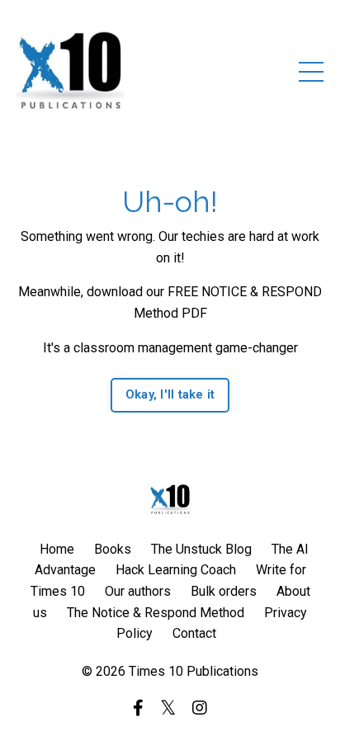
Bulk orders (224, 591)
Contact (194, 633)
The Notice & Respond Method (155, 613)
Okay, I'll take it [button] (170, 395)
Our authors (138, 591)
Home (57, 549)
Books (112, 549)
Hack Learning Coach (176, 570)
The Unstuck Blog (201, 549)
